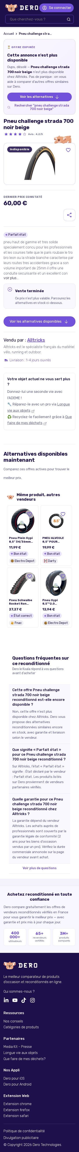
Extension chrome (18, 1104)
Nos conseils (13, 1021)
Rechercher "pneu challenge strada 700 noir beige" (41, 107)
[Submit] (69, 19)
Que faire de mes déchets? (24, 1059)
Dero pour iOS (14, 1078)
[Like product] (68, 150)
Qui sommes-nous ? (19, 992)
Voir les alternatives (36, 97)
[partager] (69, 215)
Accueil (9, 34)
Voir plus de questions (40, 868)
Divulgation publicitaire (21, 1138)
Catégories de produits (21, 1027)
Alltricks (36, 340)
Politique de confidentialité (24, 1131)
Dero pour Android (17, 1084)
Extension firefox (17, 1110)
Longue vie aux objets (21, 1053)
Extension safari (16, 1116)
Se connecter (60, 8)
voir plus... (11, 278)
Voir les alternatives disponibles (35, 321)
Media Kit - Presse (18, 1047)
